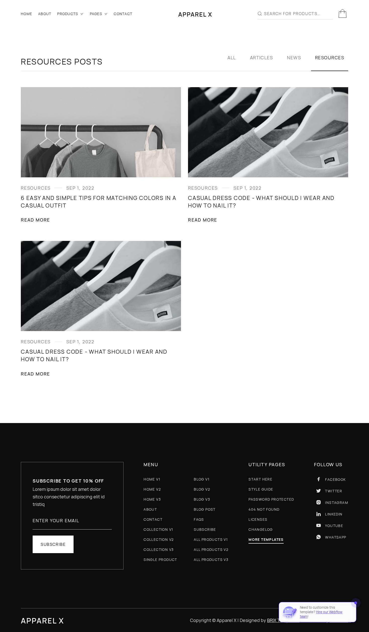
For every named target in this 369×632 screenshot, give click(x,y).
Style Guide (261, 489)
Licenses (258, 519)
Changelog (261, 529)
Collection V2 (159, 539)
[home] (195, 14)
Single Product (160, 559)
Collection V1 (158, 529)
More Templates (266, 540)
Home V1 (152, 479)
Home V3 (152, 499)
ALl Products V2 (211, 549)
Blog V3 (202, 499)
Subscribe (205, 529)
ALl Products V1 (211, 539)
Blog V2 (202, 489)
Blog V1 (201, 479)
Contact (123, 14)
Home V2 (152, 489)
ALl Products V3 (211, 559)
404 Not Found (264, 509)
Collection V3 (159, 549)
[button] (70, 14)
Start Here (260, 479)
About (44, 14)
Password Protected (271, 499)
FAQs (199, 519)
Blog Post (205, 509)
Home (26, 14)
